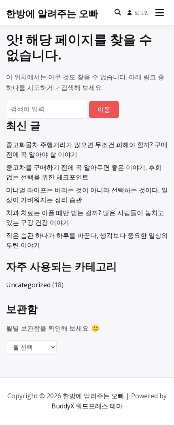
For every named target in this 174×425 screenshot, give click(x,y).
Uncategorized (28, 284)
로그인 (141, 12)
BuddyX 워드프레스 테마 (87, 406)
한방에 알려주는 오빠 (52, 13)
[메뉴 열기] (159, 12)
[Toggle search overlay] (118, 12)
